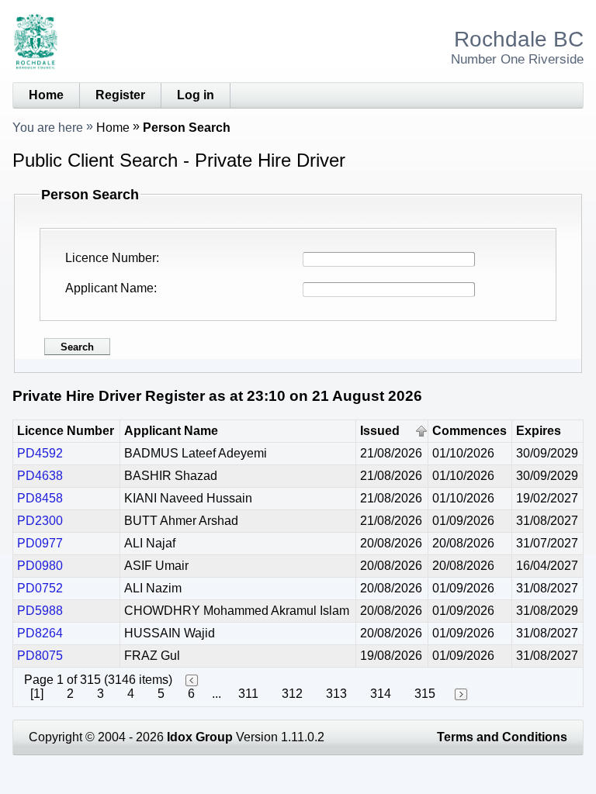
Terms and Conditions (502, 737)
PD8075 (40, 655)
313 (336, 693)
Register (120, 95)
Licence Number (110, 257)
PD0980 (40, 565)
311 (248, 693)
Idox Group (200, 737)
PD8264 (40, 633)
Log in (195, 95)
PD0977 (40, 543)
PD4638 (40, 475)
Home (46, 95)
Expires (538, 430)
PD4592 (40, 453)
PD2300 (40, 520)
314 (380, 693)
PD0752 (40, 588)
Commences (469, 430)
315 (424, 693)
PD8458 (40, 498)
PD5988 (40, 610)
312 (292, 693)
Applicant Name (109, 288)
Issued (380, 430)
